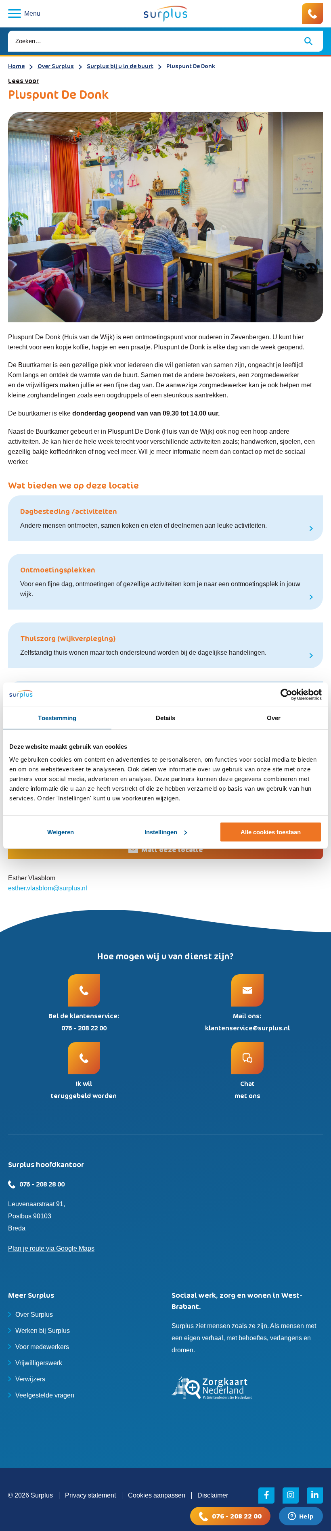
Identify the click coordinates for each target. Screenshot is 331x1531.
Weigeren (60, 832)
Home (16, 66)
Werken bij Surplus (42, 1330)
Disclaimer (212, 1495)
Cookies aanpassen (156, 1495)
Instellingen (161, 832)
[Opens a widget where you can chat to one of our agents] (301, 1517)
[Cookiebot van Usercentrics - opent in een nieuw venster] (286, 694)
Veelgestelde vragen (44, 1395)
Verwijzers (30, 1379)
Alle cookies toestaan (271, 832)
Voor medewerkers (42, 1346)
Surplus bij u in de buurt (120, 66)
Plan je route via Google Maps (51, 1248)
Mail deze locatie (172, 849)
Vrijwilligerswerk (38, 1363)
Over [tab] (274, 717)
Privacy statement (90, 1495)
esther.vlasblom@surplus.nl (47, 888)
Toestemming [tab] (57, 717)
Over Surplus (56, 66)
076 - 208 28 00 (42, 1184)
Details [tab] (166, 717)
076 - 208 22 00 (237, 1516)
